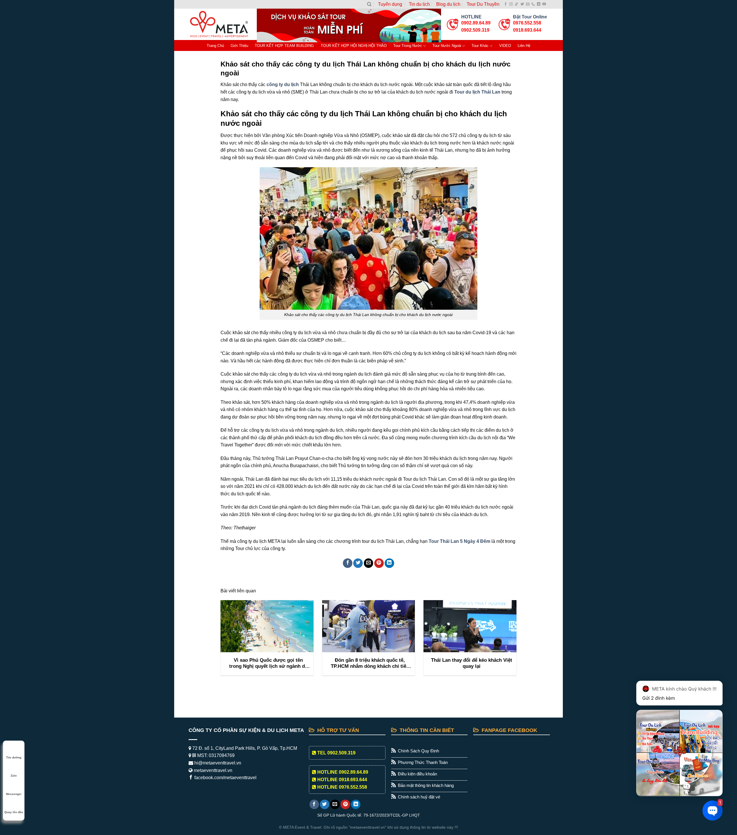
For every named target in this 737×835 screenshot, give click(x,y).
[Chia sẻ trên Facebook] (347, 563)
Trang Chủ (215, 45)
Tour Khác (480, 45)
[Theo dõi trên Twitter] (522, 4)
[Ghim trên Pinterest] (379, 563)
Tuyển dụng (390, 4)
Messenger (14, 794)
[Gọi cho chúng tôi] (533, 4)
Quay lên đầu (13, 812)
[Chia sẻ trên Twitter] (358, 563)
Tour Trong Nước (407, 45)
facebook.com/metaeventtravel (225, 777)
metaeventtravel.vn (212, 770)
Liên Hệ (524, 45)
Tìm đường (13, 757)
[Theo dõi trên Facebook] (505, 4)
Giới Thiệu (239, 45)
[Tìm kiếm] (369, 4)
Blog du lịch (448, 4)
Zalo (14, 775)
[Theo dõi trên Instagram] (511, 4)
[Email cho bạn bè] (368, 563)
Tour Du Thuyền (483, 4)
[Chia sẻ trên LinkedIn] (389, 563)
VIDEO (505, 45)
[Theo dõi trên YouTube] (544, 4)
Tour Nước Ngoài (446, 45)
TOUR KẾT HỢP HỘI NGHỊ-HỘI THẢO (354, 45)
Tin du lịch (419, 4)
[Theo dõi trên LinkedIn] (538, 4)
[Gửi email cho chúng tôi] (527, 4)
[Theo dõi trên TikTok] (516, 4)
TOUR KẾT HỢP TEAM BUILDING (284, 45)
